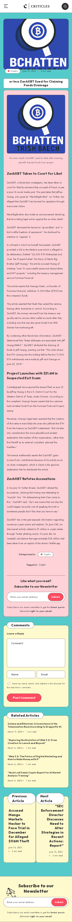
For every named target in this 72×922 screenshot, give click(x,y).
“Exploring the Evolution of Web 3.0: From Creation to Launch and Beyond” (32, 741)
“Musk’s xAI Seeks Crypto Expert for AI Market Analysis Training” (34, 774)
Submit (55, 597)
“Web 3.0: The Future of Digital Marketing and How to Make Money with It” (35, 758)
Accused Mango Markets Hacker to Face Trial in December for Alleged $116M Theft (19, 825)
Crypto (14, 71)
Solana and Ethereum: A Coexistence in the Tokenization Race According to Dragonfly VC (35, 725)
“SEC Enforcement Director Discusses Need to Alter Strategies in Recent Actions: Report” (52, 826)
